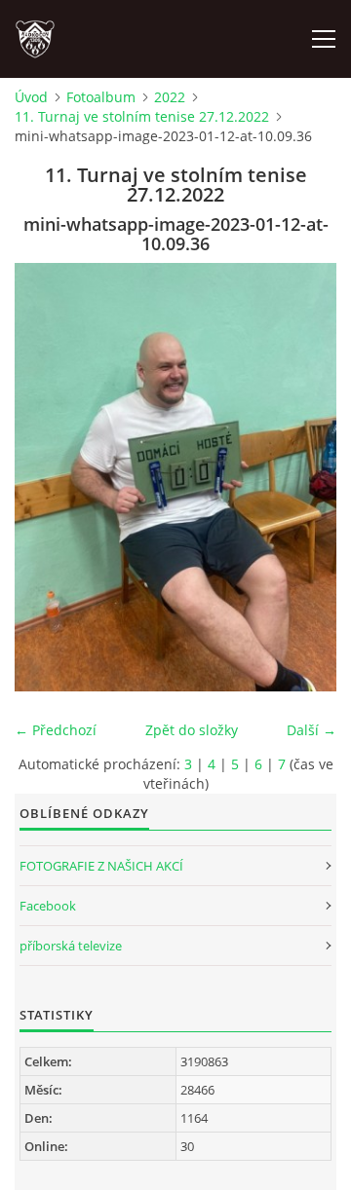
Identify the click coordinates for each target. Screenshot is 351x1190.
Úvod (31, 97)
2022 (169, 97)
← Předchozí (56, 730)
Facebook (48, 905)
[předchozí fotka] (46, 477)
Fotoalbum (101, 97)
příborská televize (71, 945)
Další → (311, 730)
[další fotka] (305, 477)
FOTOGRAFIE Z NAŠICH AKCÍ (101, 865)
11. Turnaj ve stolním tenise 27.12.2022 (142, 116)
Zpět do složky (191, 730)
